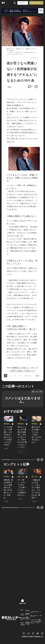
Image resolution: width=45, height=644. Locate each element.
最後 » (38, 376)
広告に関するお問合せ (22, 618)
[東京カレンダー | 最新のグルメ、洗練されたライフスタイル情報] (3, 2)
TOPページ (22, 610)
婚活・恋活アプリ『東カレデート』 (36, 616)
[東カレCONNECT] (22, 10)
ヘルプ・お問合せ (22, 614)
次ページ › (28, 376)
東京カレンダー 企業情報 (22, 623)
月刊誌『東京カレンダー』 (35, 612)
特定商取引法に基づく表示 (27, 623)
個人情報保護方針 (27, 614)
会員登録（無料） (36, 3)
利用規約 (27, 610)
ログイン (22, 3)
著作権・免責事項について (27, 618)
